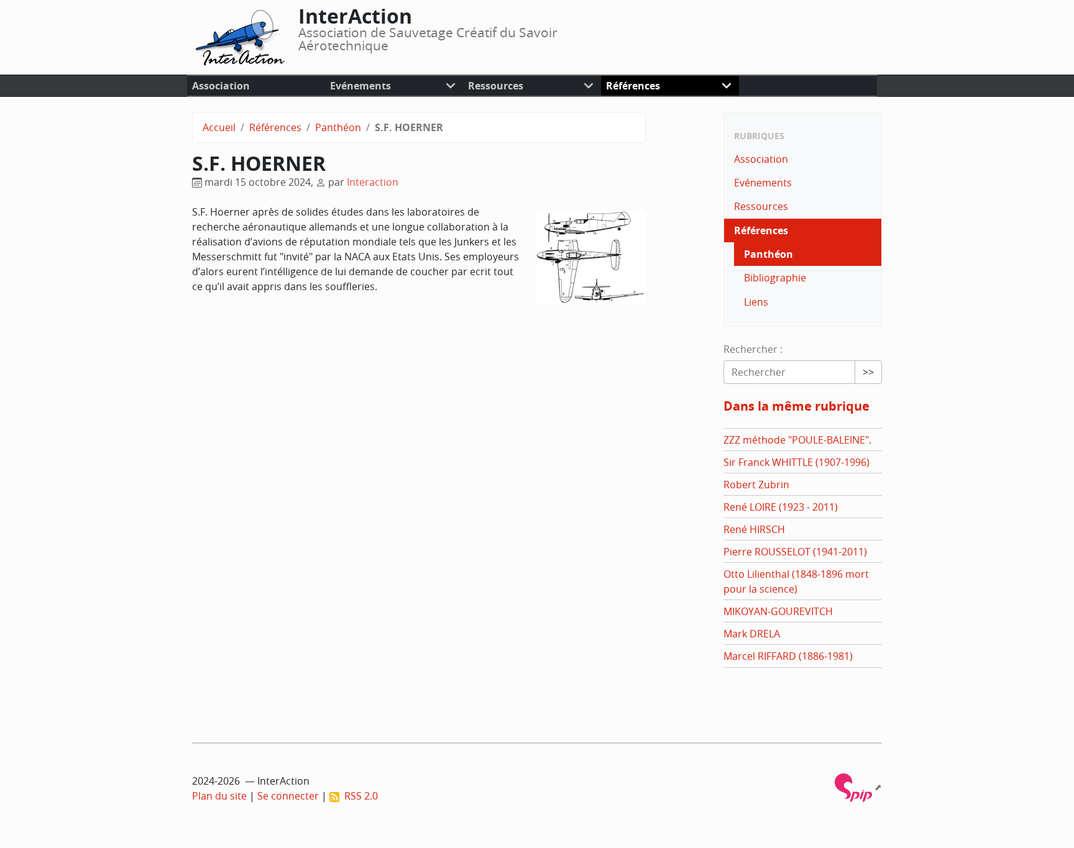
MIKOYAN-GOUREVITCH (778, 611)
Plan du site (219, 796)
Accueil (219, 127)
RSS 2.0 (358, 796)
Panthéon (338, 127)
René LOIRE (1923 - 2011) (780, 507)
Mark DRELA (751, 634)
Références (633, 86)
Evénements (360, 86)
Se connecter (288, 796)
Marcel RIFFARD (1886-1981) (788, 656)
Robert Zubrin (756, 484)
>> (868, 372)
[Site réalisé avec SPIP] (858, 787)
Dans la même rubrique (796, 406)
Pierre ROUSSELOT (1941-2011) (795, 551)
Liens (756, 302)
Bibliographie (775, 278)
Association (221, 86)
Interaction (372, 182)
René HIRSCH (754, 529)
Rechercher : (753, 349)
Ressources (495, 86)
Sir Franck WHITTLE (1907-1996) (796, 462)
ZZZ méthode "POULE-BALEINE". (797, 440)
